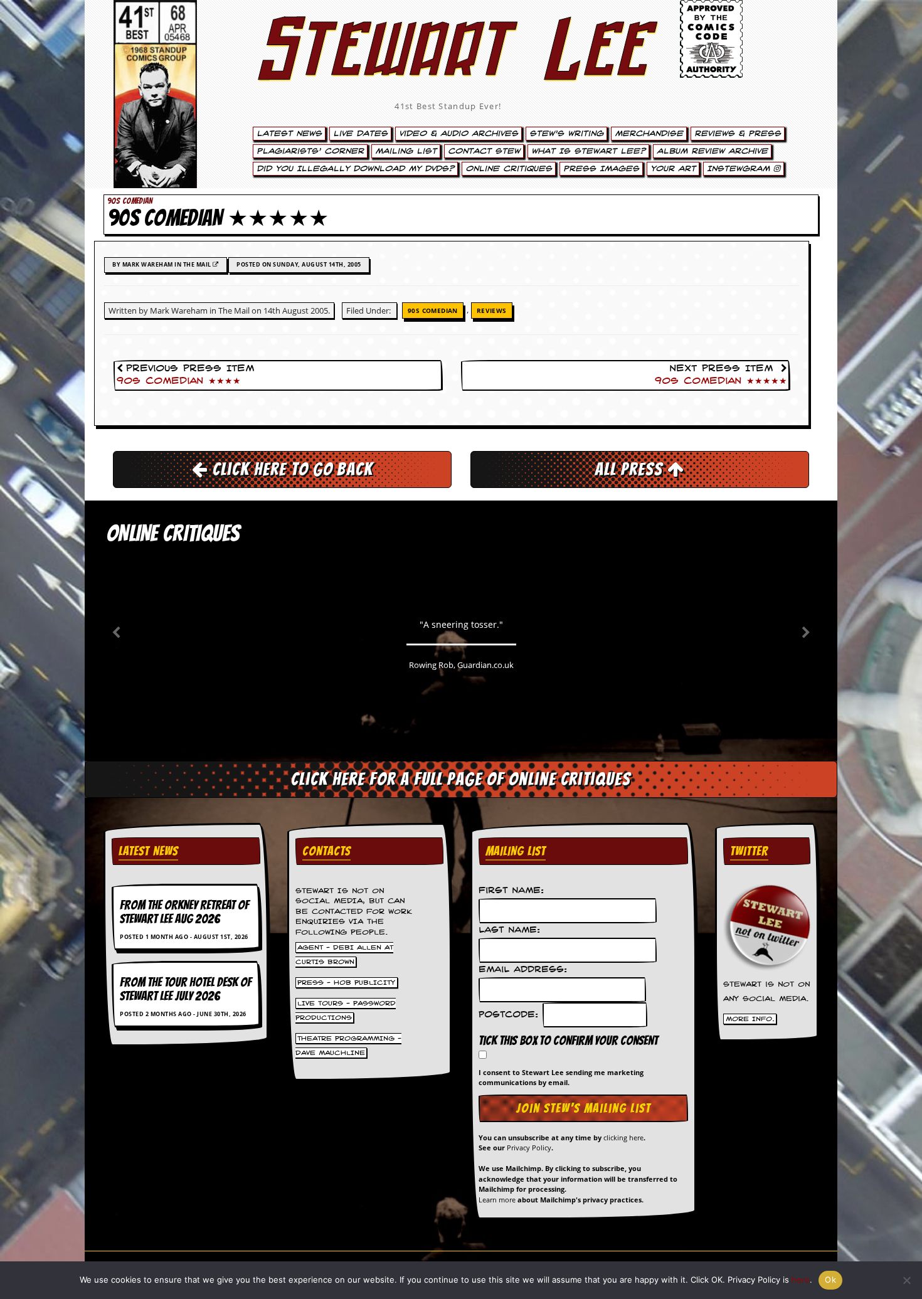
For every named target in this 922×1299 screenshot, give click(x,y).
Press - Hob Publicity (346, 982)
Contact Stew (484, 151)
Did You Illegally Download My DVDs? (355, 168)
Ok (830, 1280)
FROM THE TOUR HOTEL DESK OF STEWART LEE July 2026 (186, 989)
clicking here (623, 1137)
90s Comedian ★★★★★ (721, 381)
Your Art (673, 168)
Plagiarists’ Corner (310, 151)
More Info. (750, 1019)
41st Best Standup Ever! (448, 106)
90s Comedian (433, 310)
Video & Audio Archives (458, 133)
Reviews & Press (737, 133)
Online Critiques (508, 168)
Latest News (289, 133)
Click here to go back (290, 469)
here (801, 1280)
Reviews (492, 310)
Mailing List (406, 151)
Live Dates (360, 133)
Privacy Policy (529, 1147)
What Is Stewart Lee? (588, 151)
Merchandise (649, 133)
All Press (631, 469)
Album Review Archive (712, 151)
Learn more (497, 1199)
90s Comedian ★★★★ (179, 381)
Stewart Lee (448, 65)
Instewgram (740, 168)
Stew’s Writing (566, 133)
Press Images (601, 168)
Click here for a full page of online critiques (461, 779)
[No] (906, 1280)
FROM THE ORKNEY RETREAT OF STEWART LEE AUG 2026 (184, 912)
